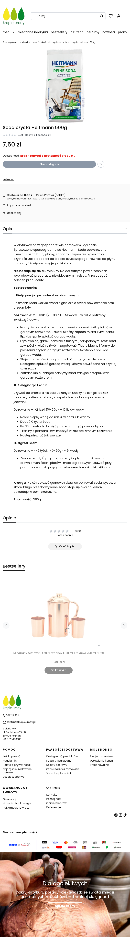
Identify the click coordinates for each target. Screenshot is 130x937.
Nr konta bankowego (17, 803)
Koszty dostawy (56, 765)
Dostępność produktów (62, 756)
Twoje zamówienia (102, 756)
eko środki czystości (51, 42)
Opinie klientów (56, 803)
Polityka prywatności (16, 765)
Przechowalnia (99, 765)
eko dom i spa (29, 42)
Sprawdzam (65, 906)
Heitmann (8, 179)
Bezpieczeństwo (13, 777)
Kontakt (51, 795)
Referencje (53, 807)
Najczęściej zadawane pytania (17, 770)
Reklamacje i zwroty (16, 808)
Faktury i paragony (58, 761)
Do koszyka (58, 670)
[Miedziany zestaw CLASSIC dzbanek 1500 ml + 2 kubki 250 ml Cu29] (58, 613)
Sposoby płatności (58, 773)
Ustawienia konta (101, 761)
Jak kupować (11, 756)
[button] (102, 16)
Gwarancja (10, 799)
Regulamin (10, 761)
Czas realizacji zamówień (62, 769)
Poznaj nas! (53, 799)
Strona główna (10, 42)
